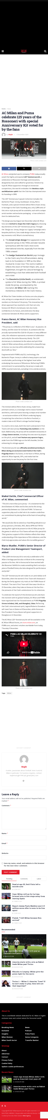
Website (5, 853)
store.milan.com (28, 622)
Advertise (5, 1054)
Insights (5, 1034)
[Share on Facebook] (9, 168)
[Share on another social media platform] (39, 168)
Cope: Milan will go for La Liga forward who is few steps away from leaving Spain (28, 896)
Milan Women (7, 1037)
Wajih (10, 135)
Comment (6, 805)
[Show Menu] (3, 51)
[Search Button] (45, 51)
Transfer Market (32, 1040)
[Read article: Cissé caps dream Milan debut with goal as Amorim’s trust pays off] (7, 1079)
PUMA (32, 174)
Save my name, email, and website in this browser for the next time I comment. (24, 864)
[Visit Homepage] (24, 51)
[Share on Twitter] (24, 168)
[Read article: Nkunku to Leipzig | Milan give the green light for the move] (6, 974)
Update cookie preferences (13, 1067)
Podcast (28, 1031)
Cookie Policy (7, 1063)
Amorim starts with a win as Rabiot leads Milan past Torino (28, 963)
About (4, 1050)
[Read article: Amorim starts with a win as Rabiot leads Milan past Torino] (6, 964)
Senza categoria (31, 1037)
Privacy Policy (7, 1060)
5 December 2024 (22, 135)
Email (5, 843)
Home (4, 109)
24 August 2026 (9, 956)
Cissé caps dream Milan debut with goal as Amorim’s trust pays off (21, 952)
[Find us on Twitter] (5, 1106)
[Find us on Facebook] (2, 1106)
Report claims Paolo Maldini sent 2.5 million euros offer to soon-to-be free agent (28, 908)
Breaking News (8, 1027)
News (9, 109)
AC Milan (5, 174)
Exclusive (5, 1031)
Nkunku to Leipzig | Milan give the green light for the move (28, 973)
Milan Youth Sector (9, 1040)
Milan (9, 693)
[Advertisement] (24, 24)
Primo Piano (30, 1034)
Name (5, 833)
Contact (5, 1057)
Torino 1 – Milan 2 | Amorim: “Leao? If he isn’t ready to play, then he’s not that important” (28, 983)
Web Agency (27, 1116)
